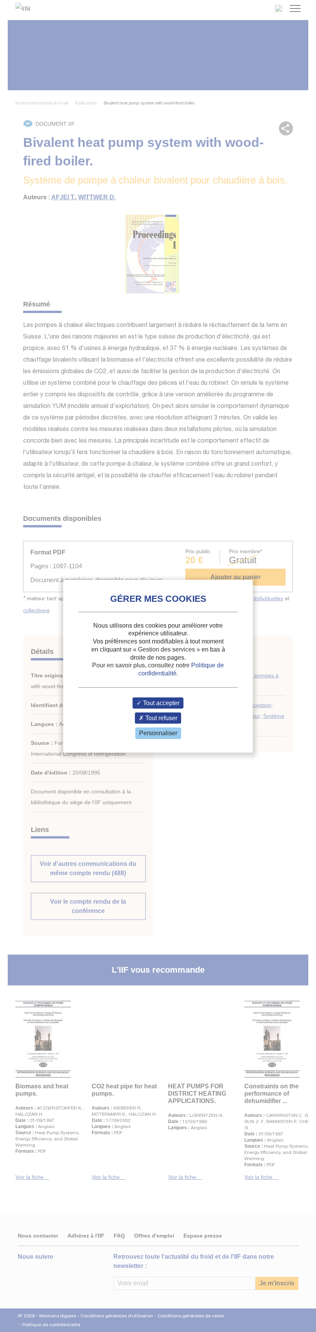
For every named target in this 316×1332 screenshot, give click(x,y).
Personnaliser (158, 733)
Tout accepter (160, 703)
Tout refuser (160, 718)
